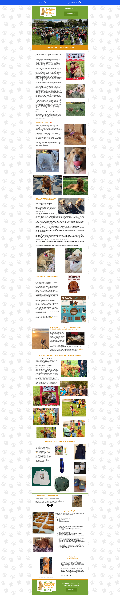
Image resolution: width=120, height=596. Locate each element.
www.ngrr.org (71, 13)
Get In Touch (71, 589)
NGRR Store (70, 441)
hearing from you (80, 568)
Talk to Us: (72, 557)
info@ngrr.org (80, 349)
